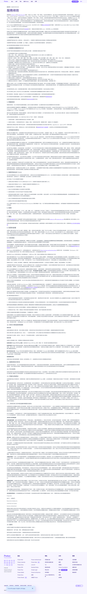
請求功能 (30, 585)
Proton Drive (20, 564)
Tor (45, 564)
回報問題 (17, 585)
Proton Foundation (63, 567)
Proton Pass (20, 570)
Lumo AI (33, 564)
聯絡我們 (74, 572)
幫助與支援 (74, 562)
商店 (60, 572)
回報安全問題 (23, 585)
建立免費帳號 (75, 1)
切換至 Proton (34, 577)
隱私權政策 (12, 219)
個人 (12, 1)
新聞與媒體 (74, 570)
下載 (20, 1)
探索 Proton (26, 1)
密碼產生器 (47, 559)
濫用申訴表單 (30, 99)
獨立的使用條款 (45, 25)
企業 (16, 1)
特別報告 (47, 572)
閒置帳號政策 (49, 96)
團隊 (60, 562)
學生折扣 (47, 570)
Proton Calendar (21, 562)
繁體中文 (79, 585)
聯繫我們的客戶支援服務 (31, 287)
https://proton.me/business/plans (49, 250)
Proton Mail (20, 559)
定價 (36, 1)
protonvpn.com (21, 15)
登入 (81, 1)
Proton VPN (20, 567)
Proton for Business (35, 572)
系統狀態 (6, 585)
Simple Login (34, 570)
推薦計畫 (74, 567)
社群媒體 (74, 559)
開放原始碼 (47, 567)
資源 (32, 1)
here (24, 588)
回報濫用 (11, 585)
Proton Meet (34, 562)
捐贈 (60, 575)
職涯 (60, 570)
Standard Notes (35, 567)
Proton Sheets (21, 577)
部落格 (60, 577)
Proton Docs (20, 575)
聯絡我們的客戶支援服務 (42, 127)
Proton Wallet (21, 572)
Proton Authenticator (36, 559)
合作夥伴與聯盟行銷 (77, 564)
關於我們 (61, 559)
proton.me (13, 15)
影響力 (60, 564)
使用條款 (26, 29)
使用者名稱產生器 (49, 562)
